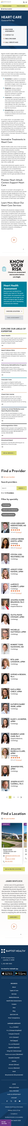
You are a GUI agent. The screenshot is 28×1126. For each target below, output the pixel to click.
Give (14, 1007)
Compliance (14, 1114)
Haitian (14, 1061)
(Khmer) (14, 1064)
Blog (14, 1011)
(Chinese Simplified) (14, 1030)
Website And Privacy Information (14, 1107)
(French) (14, 1034)
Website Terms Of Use (14, 1110)
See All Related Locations (13, 869)
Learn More (13, 917)
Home (14, 1084)
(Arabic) (14, 1027)
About (14, 987)
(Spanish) (14, 1047)
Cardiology (6, 505)
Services (14, 994)
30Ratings (18, 532)
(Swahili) (14, 1058)
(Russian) (14, 1044)
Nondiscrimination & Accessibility (14, 1117)
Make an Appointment (14, 1094)
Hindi (14, 1071)
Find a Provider (21, 6)
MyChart (14, 1097)
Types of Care (14, 990)
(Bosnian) (14, 1068)
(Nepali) (14, 1041)
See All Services (8, 453)
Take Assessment (13, 318)
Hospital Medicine (8, 515)
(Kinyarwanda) (14, 1075)
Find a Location (7, 6)
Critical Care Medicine (9, 510)
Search (21, 488)
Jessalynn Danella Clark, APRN (17, 751)
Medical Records (14, 997)
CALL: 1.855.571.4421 (11, 42)
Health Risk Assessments (9, 30)
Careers (14, 1004)
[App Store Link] (7, 973)
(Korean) (14, 1037)
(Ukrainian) (14, 1054)
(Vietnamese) (14, 1051)
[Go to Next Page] (21, 797)
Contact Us (9, 35)
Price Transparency (14, 1018)
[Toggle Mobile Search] (24, 2)
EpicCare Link (14, 1014)
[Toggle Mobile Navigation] (26, 2)
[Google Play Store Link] (21, 973)
